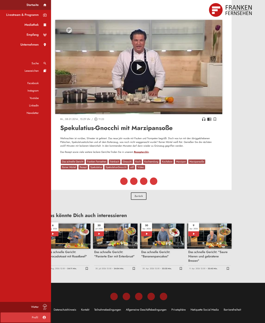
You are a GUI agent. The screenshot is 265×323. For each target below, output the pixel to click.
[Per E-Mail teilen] (153, 181)
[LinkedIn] (151, 296)
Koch (138, 161)
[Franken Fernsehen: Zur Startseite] (231, 10)
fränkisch (114, 161)
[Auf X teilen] (134, 181)
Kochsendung (151, 161)
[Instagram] (126, 296)
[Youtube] (138, 296)
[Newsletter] (163, 296)
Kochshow (167, 161)
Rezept (83, 167)
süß (132, 167)
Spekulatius (96, 167)
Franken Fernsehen (96, 161)
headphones (204, 119)
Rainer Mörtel (69, 167)
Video (141, 167)
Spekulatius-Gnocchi (116, 167)
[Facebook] (114, 296)
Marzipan (181, 161)
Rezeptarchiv (141, 152)
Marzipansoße (197, 161)
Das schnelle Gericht (72, 161)
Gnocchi (127, 161)
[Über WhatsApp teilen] (143, 181)
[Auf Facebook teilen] (124, 181)
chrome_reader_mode (209, 119)
